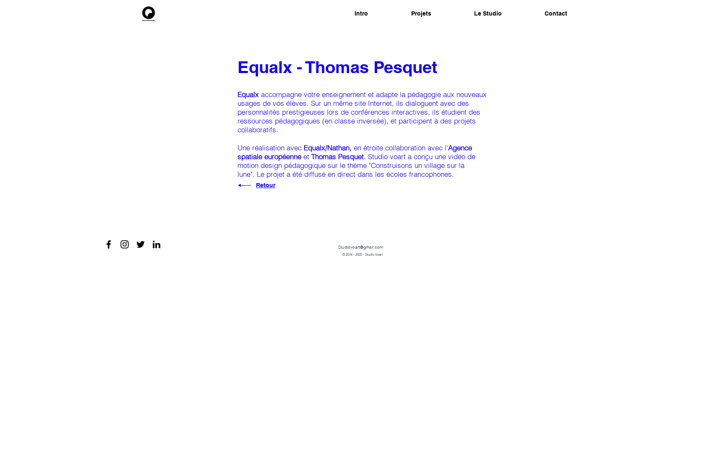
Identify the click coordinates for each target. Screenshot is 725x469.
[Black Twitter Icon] (140, 244)
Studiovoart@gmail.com (360, 247)
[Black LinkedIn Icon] (156, 244)
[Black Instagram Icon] (124, 244)
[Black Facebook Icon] (108, 244)
